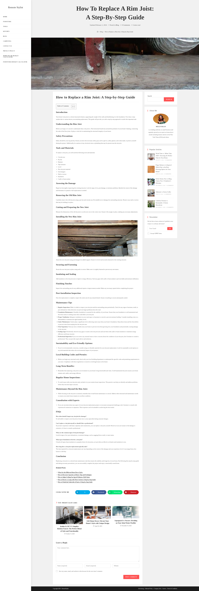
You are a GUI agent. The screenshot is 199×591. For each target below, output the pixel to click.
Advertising (141, 588)
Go (170, 228)
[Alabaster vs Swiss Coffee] (151, 192)
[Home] (97, 32)
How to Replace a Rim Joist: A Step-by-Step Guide (119, 32)
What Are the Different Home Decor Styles (70, 472)
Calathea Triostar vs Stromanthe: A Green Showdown (162, 203)
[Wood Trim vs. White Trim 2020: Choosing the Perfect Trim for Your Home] (151, 156)
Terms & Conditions (172, 588)
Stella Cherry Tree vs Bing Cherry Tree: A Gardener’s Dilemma (164, 181)
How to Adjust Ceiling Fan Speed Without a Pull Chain (74, 477)
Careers (164, 588)
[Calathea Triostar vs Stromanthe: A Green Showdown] (151, 203)
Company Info (157, 588)
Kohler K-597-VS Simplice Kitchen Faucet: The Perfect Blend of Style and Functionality (69, 529)
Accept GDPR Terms (156, 233)
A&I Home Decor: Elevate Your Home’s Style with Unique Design (97, 522)
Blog (117, 25)
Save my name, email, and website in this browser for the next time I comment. (81, 571)
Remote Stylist (15, 7)
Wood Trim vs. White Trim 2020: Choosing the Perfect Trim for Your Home (164, 156)
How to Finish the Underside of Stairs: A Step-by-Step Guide (75, 482)
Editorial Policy (149, 588)
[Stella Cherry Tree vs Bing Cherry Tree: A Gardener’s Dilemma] (151, 182)
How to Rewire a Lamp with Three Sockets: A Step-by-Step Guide (77, 479)
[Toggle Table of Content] (72, 106)
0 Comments (126, 25)
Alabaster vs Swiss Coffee (163, 192)
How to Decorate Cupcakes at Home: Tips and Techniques (75, 475)
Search (150, 96)
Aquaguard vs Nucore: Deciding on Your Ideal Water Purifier (125, 522)
